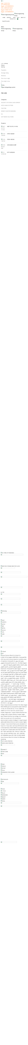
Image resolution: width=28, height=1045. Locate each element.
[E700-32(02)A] (3, 134)
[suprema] (10, 595)
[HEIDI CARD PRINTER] (7, 743)
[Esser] (3, 770)
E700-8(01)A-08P (11, 145)
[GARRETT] (4, 749)
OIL (2, 114)
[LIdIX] (2, 634)
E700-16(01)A (10, 139)
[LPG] (2, 632)
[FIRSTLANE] (4, 751)
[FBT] (2, 753)
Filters (3, 65)
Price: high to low (5, 81)
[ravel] (2, 620)
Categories (4, 40)
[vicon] (11, 589)
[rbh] (11, 615)
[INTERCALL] (12, 648)
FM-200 (4, 93)
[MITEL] (3, 628)
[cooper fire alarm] (10, 785)
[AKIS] (11, 803)
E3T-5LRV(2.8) (10, 152)
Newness (3, 75)
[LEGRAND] (10, 637)
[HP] (2, 653)
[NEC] (2, 626)
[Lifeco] (14, 823)
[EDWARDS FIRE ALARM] (7, 772)
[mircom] (3, 630)
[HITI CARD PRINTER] (6, 741)
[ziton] (12, 559)
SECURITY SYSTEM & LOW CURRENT (10, 102)
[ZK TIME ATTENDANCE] (7, 553)
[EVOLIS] (3, 766)
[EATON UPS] (4, 779)
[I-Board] (3, 651)
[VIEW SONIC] (11, 573)
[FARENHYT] (14, 759)
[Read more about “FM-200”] (3, 90)
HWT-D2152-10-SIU (12, 126)
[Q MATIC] (3, 622)
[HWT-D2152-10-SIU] (3, 128)
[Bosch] (3, 793)
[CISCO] (3, 789)
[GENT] (8, 746)
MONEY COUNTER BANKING (8, 111)
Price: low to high (5, 78)
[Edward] (14, 775)
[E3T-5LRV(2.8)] (3, 153)
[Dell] (2, 781)
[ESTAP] (3, 768)
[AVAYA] (3, 799)
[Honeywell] (14, 697)
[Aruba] (3, 801)
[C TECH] (3, 791)
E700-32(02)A (10, 134)
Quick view (7, 90)
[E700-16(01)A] (3, 140)
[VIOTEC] (8, 569)
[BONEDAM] (4, 795)
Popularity (3, 70)
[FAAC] (3, 764)
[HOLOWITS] (9, 842)
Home (2, 63)
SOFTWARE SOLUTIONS (7, 117)
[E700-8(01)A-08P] (3, 146)
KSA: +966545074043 (5, 4)
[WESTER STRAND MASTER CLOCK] (10, 566)
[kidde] (10, 643)
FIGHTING (3, 108)
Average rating (5, 73)
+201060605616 (9, 6)
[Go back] (3, 33)
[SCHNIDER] (10, 601)
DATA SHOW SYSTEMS (7, 105)
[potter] (3, 624)
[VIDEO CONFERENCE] (14, 581)
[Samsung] (4, 611)
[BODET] (3, 797)
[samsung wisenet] (10, 607)
